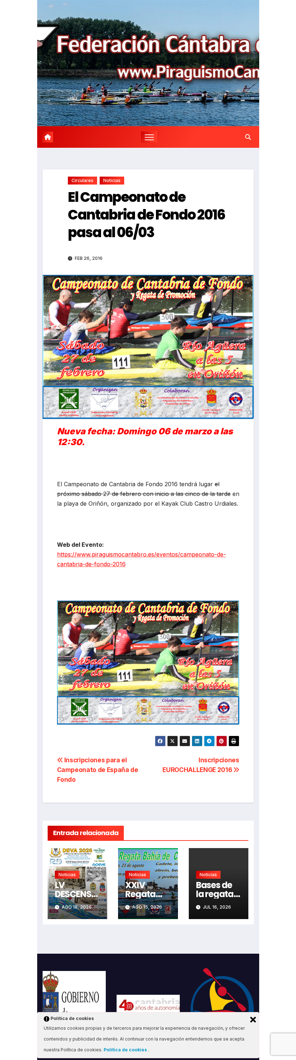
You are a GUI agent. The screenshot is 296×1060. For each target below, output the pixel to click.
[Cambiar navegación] (149, 136)
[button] (248, 137)
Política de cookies (126, 1049)
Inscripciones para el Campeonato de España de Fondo (97, 769)
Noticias (112, 180)
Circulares (82, 180)
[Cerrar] (253, 1020)
